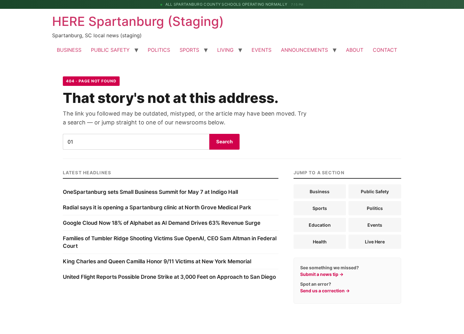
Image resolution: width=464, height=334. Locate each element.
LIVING (225, 50)
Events (374, 225)
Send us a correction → (325, 290)
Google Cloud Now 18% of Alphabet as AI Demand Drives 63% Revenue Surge (161, 223)
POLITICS (159, 50)
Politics (375, 208)
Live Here (375, 241)
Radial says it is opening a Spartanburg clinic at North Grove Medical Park (157, 207)
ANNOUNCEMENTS (304, 50)
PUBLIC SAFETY (110, 50)
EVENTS (261, 50)
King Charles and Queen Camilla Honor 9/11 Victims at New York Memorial (157, 261)
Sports (319, 208)
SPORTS (189, 50)
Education (320, 225)
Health (320, 241)
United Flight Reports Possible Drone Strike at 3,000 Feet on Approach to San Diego (169, 277)
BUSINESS (69, 50)
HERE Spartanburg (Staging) (138, 21)
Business (320, 191)
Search (224, 142)
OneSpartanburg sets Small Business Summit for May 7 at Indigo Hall (150, 192)
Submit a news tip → (321, 274)
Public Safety (375, 191)
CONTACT (385, 50)
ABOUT (354, 50)
